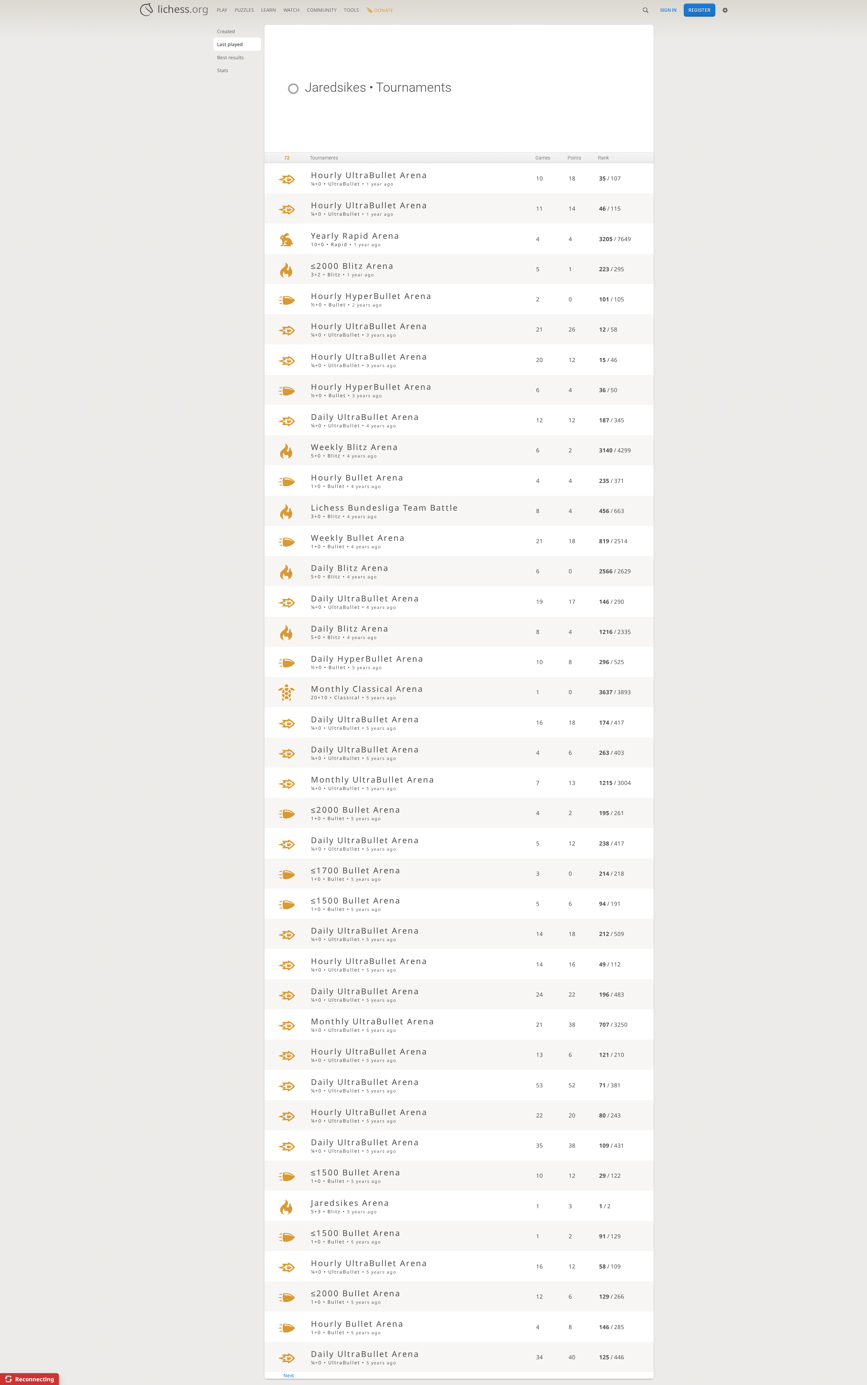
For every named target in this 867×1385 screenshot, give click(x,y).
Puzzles (244, 10)
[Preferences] (725, 10)
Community (322, 10)
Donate (383, 10)
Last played (230, 44)
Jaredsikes (335, 87)
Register (700, 10)
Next (288, 1375)
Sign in (668, 10)
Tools (351, 10)
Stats (222, 70)
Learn (268, 10)
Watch (291, 10)
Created (226, 31)
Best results (230, 57)
